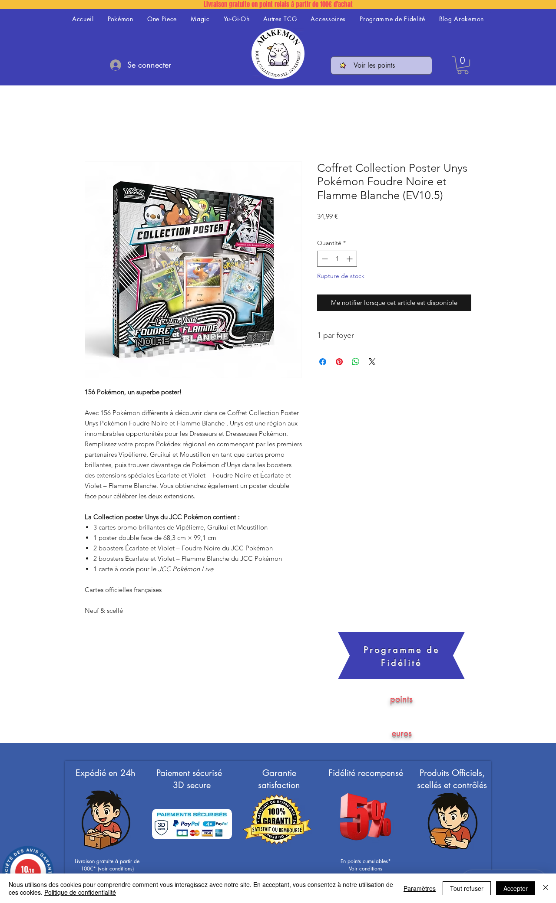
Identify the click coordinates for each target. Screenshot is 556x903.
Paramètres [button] (420, 888)
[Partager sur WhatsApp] (356, 362)
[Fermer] (545, 888)
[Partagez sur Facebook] (323, 362)
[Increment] (350, 258)
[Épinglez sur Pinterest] (339, 362)
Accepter (515, 888)
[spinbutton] (337, 258)
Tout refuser (466, 888)
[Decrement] (323, 258)
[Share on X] (372, 362)
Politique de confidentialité (80, 892)
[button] (462, 65)
